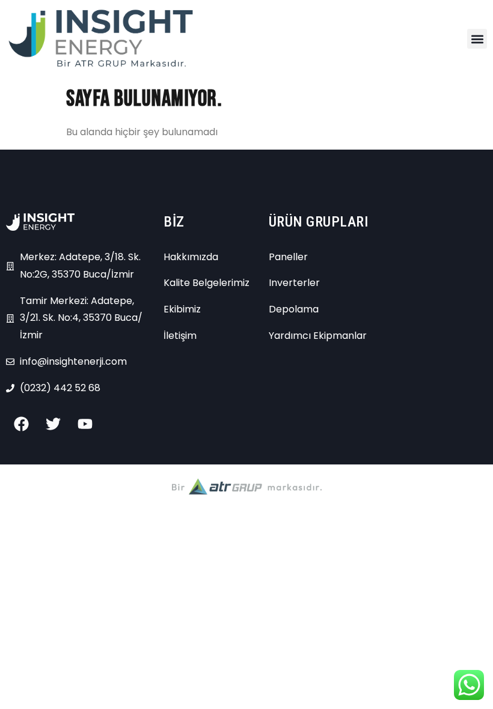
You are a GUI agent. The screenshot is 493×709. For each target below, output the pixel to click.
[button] (477, 39)
